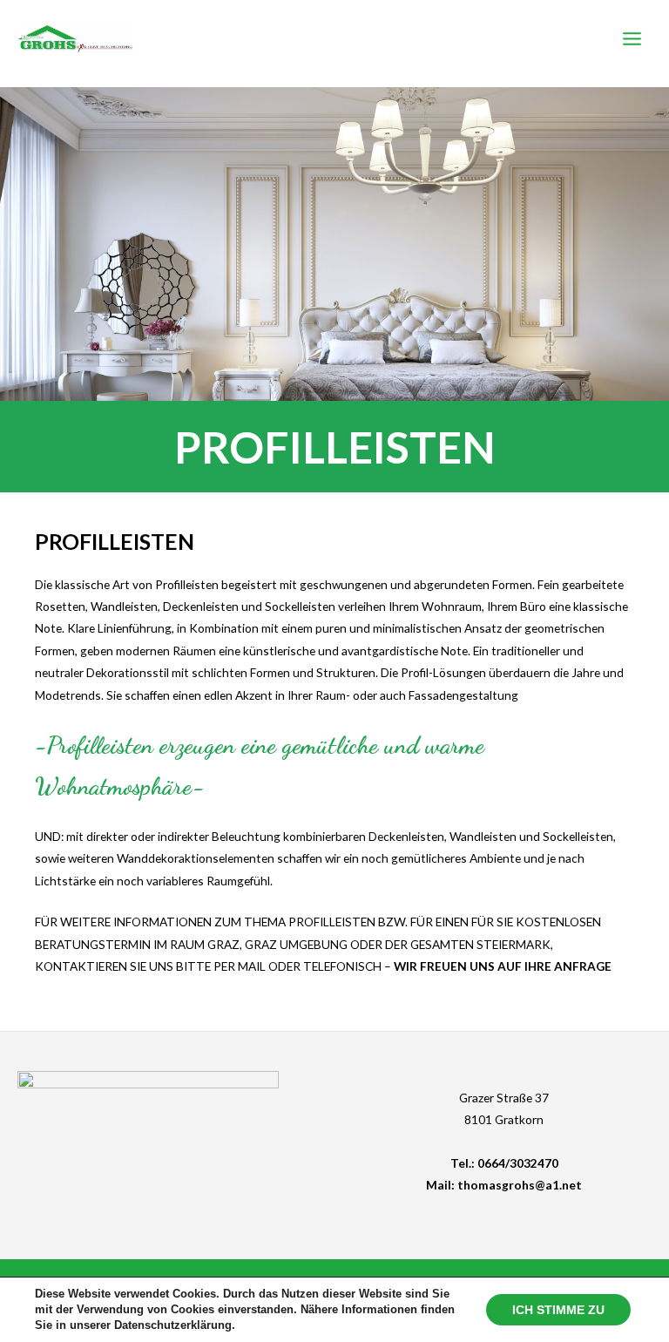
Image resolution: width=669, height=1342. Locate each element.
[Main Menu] (632, 39)
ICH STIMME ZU (558, 1310)
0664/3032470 (517, 1163)
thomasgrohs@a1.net (519, 1184)
